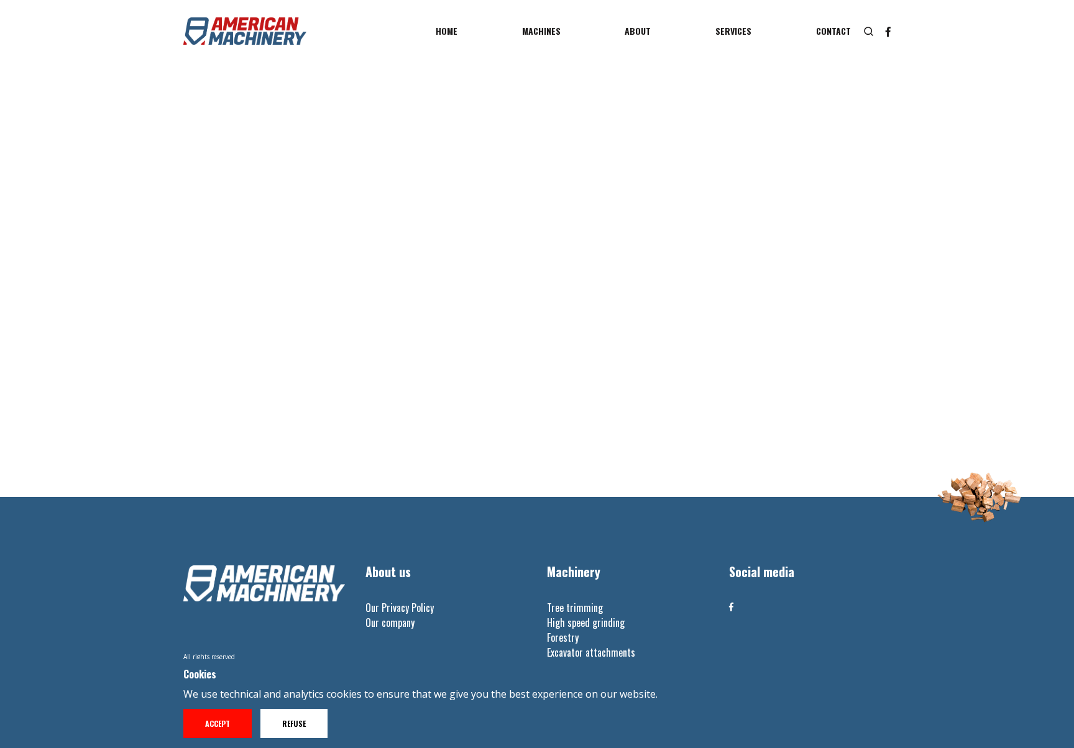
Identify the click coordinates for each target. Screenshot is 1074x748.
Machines (541, 30)
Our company (390, 622)
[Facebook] (731, 606)
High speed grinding (586, 622)
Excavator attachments (591, 652)
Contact (833, 30)
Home (446, 30)
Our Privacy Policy (399, 607)
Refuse (294, 723)
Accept (217, 723)
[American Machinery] (244, 31)
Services (733, 30)
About (638, 30)
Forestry (563, 637)
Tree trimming (575, 607)
